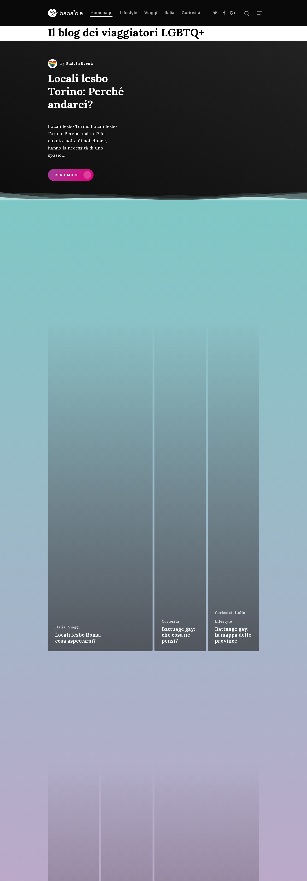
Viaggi (150, 12)
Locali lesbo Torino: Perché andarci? (86, 91)
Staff (70, 63)
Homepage (101, 12)
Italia (169, 12)
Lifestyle (128, 12)
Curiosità (191, 12)
